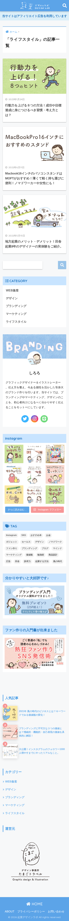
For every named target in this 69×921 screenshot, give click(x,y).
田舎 (17, 561)
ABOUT (9, 911)
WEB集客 (12, 290)
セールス (26, 542)
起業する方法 (42, 561)
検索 (62, 265)
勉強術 (40, 554)
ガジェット (11, 542)
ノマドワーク (55, 542)
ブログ (45, 548)
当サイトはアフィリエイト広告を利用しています (34, 16)
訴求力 (27, 561)
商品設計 (53, 554)
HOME (37, 904)
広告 (8, 561)
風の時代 (57, 561)
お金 (48, 535)
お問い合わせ (56, 911)
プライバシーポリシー (31, 911)
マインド (57, 548)
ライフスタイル (16, 321)
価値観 (29, 554)
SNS (23, 535)
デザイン (12, 298)
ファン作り (11, 548)
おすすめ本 (36, 535)
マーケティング (16, 313)
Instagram (11, 535)
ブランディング (16, 305)
